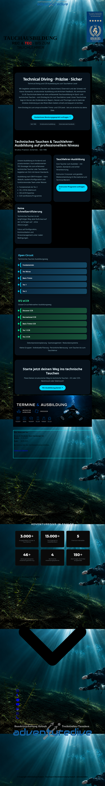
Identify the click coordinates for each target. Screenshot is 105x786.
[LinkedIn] (17, 708)
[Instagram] (17, 690)
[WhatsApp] (17, 713)
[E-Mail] (17, 699)
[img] (52, 3)
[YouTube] (17, 704)
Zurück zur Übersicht (21, 450)
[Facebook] (17, 695)
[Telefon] (17, 717)
